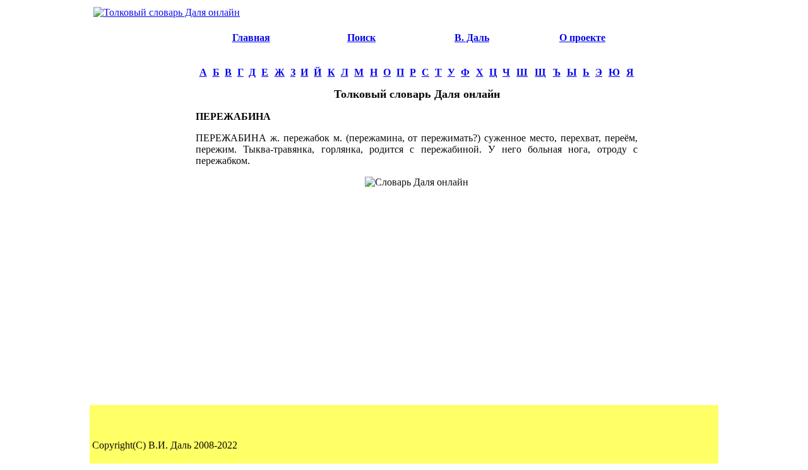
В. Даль (471, 37)
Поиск (361, 37)
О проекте (582, 37)
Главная (251, 37)
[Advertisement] (142, 212)
